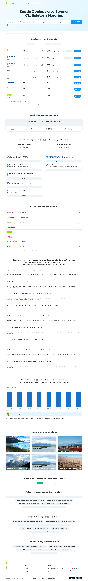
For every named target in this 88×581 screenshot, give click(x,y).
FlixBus (22, 250)
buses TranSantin (49, 250)
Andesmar (30, 250)
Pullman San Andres (23, 217)
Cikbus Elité (21, 227)
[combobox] (12, 21)
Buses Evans (21, 246)
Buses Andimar (22, 212)
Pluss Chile (21, 222)
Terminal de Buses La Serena (56, 156)
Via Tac (25, 250)
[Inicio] (7, 33)
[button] (20, 21)
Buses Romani (22, 236)
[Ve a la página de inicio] (10, 3)
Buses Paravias (22, 241)
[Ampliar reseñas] (79, 212)
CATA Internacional (42, 250)
